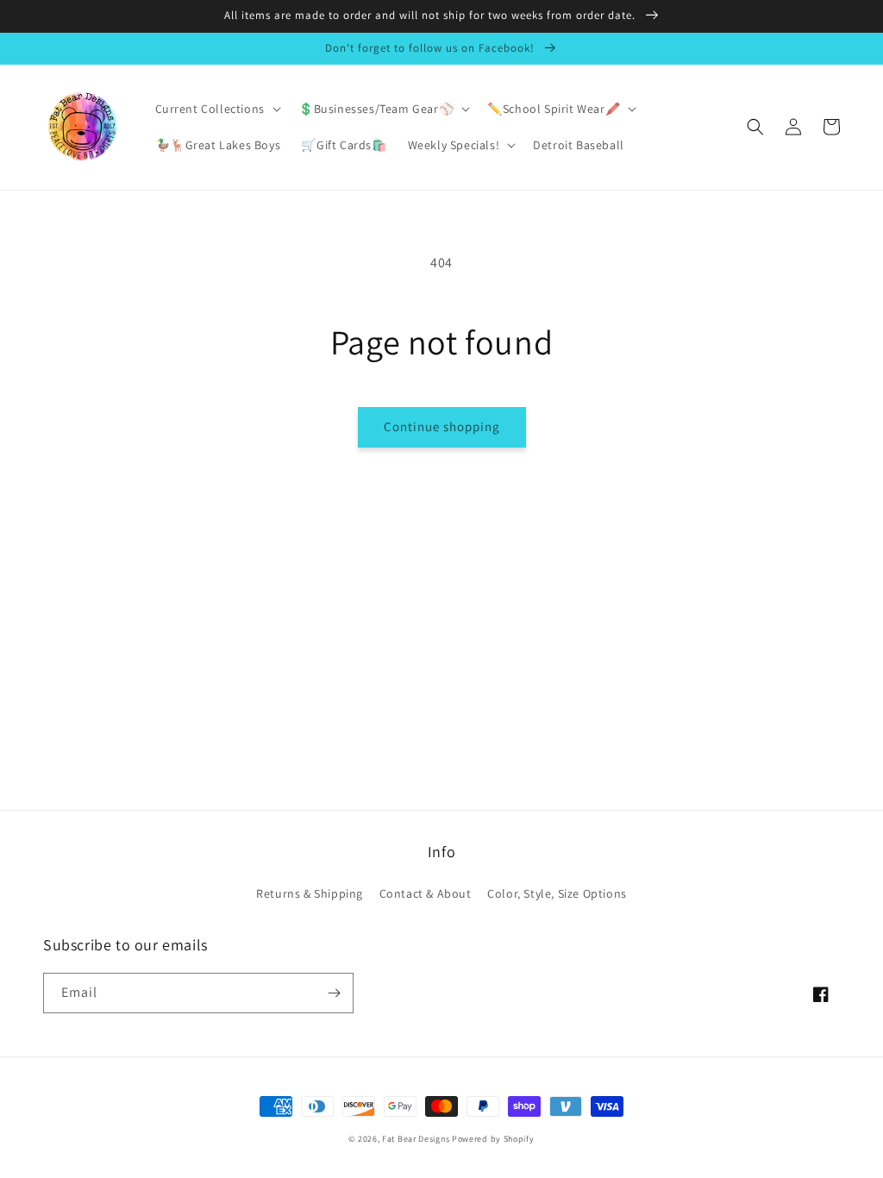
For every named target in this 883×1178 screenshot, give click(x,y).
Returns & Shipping (309, 893)
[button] (216, 109)
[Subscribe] (334, 993)
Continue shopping (442, 426)
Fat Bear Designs (415, 1138)
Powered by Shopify (493, 1138)
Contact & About (425, 893)
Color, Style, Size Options (557, 893)
